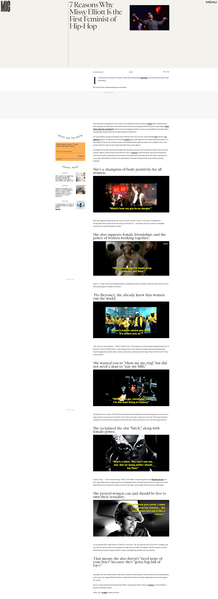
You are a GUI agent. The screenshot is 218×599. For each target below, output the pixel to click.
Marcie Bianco (99, 72)
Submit (81, 156)
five (155, 137)
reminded (143, 78)
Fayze (150, 124)
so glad (104, 592)
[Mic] (5, 6)
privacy (151, 585)
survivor (134, 153)
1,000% (127, 139)
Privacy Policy (58, 159)
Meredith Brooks (158, 479)
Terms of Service (79, 158)
